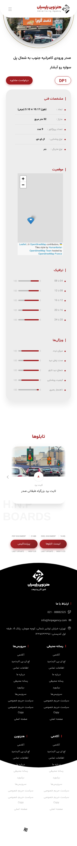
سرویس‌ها (56, 694)
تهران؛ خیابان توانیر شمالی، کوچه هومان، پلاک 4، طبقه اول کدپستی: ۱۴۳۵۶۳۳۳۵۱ (36, 631)
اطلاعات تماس (56, 668)
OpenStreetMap (38, 244)
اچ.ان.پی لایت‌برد (56, 661)
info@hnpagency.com (54, 620)
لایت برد (38, 485)
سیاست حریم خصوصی (56, 701)
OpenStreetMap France (50, 253)
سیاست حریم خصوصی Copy (56, 709)
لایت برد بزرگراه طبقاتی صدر (38, 491)
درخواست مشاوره (19, 80)
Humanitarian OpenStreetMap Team (46, 249)
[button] (30, 220)
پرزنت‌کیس (24, 544)
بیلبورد (56, 687)
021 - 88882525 (56, 612)
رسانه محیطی (56, 681)
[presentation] (8, 478)
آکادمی (56, 655)
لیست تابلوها (53, 544)
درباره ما (56, 674)
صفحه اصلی (56, 719)
